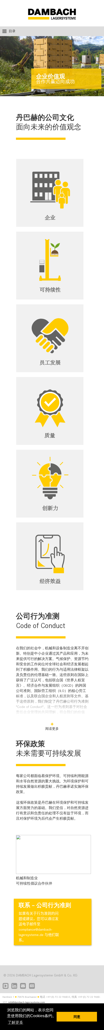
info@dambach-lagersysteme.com (26, 1002)
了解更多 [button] (15, 1022)
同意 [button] (77, 1017)
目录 (12, 31)
